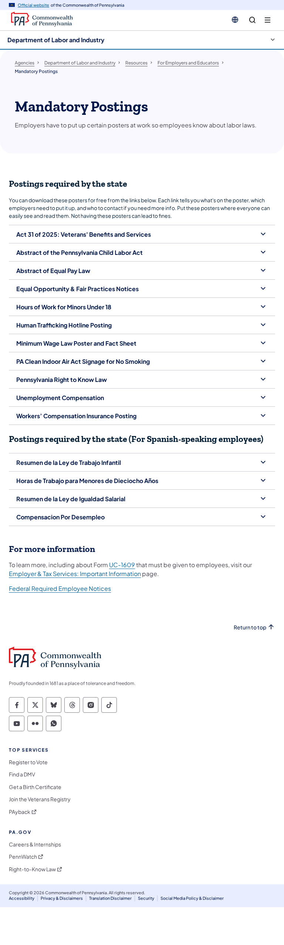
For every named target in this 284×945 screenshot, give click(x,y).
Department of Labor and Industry (55, 39)
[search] (252, 20)
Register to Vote (28, 762)
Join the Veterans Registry (40, 799)
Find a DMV (22, 774)
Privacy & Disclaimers (62, 898)
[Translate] (235, 20)
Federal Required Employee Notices (60, 588)
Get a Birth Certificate (35, 787)
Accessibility (21, 898)
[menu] (267, 20)
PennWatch (23, 857)
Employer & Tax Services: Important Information (75, 574)
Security (146, 898)
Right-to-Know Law (32, 869)
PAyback (19, 812)
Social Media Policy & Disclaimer (192, 898)
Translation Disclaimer (110, 898)
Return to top (250, 627)
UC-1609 (122, 565)
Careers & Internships (35, 844)
